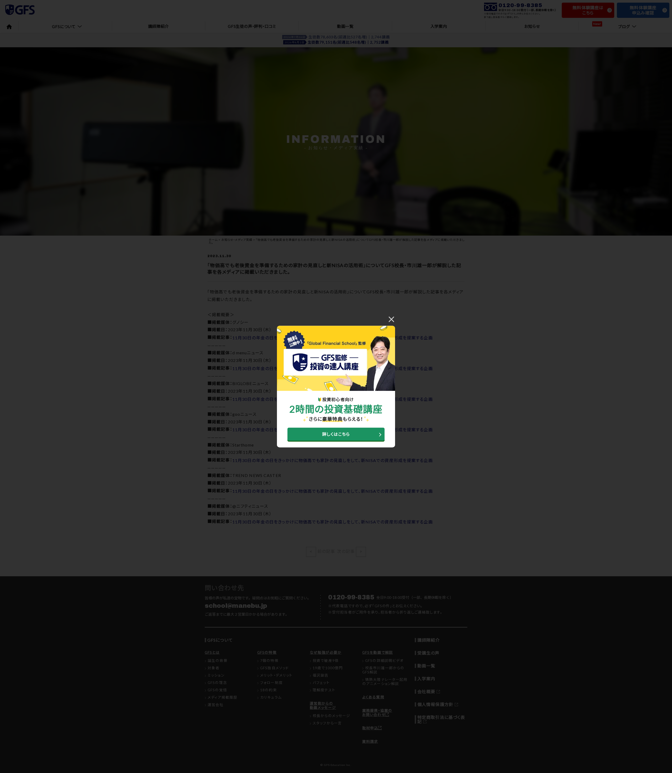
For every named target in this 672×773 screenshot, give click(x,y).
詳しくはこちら (336, 434)
